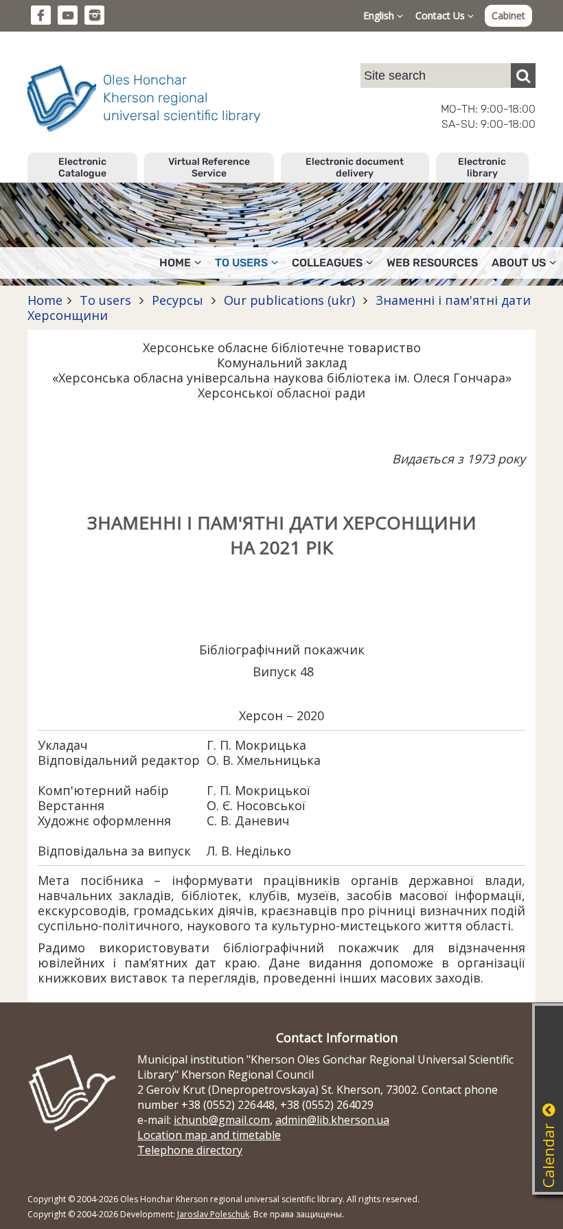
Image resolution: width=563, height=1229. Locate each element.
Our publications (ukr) (289, 300)
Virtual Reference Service (209, 167)
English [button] (380, 15)
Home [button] (175, 262)
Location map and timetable (209, 1134)
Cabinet (508, 15)
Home (44, 300)
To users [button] (241, 262)
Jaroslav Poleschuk (213, 1214)
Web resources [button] (432, 262)
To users (105, 300)
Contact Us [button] (441, 15)
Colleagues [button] (327, 262)
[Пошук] (523, 75)
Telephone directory (189, 1150)
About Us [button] (519, 262)
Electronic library (482, 167)
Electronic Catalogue (82, 167)
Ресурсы (177, 300)
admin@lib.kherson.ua (332, 1119)
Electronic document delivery (355, 167)
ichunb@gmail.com (222, 1119)
